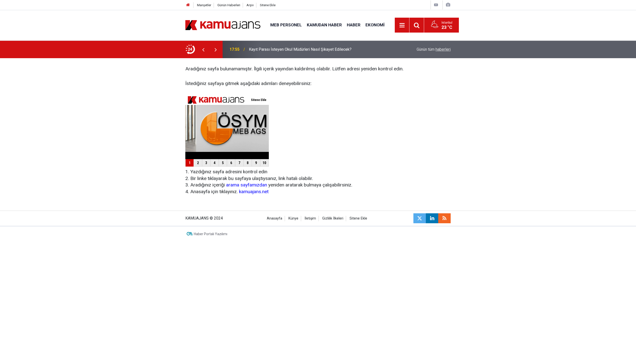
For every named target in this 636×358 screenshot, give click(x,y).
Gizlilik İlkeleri (332, 218)
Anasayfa (274, 218)
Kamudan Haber (324, 24)
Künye (293, 218)
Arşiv (250, 5)
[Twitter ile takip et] (419, 218)
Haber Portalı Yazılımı (210, 234)
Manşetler (204, 5)
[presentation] (203, 49)
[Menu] (402, 25)
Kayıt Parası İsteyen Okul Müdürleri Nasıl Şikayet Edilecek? (300, 49)
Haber (353, 24)
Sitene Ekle (268, 5)
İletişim (310, 218)
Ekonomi (375, 24)
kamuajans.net (254, 191)
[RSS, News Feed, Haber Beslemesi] (444, 218)
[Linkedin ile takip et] (432, 218)
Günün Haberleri (228, 5)
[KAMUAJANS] (222, 24)
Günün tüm (434, 49)
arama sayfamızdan (246, 185)
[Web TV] (436, 4)
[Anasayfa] (188, 5)
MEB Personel (286, 24)
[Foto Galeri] (448, 4)
